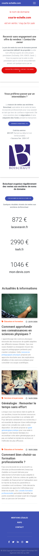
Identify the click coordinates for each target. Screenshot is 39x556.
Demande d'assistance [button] (18, 123)
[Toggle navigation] (34, 3)
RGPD (19, 522)
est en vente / (20, 23)
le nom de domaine (19, 12)
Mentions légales (19, 518)
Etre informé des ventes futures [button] (18, 198)
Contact (19, 527)
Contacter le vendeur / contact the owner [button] (19, 69)
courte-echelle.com (19, 17)
